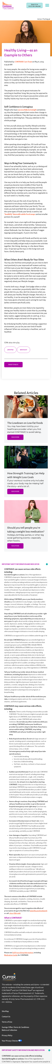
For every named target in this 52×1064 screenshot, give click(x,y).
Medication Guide (10, 955)
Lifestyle (10, 349)
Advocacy (23, 349)
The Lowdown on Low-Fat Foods (25, 423)
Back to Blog (13, 364)
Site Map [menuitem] (5, 1011)
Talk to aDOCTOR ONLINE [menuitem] (35, 5)
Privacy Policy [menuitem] (7, 1035)
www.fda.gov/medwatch (38, 911)
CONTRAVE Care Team (23, 62)
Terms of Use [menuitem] (7, 1022)
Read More (15, 437)
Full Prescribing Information (22, 953)
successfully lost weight (27, 110)
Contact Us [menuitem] (6, 1017)
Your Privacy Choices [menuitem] (10, 1041)
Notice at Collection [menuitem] (9, 1030)
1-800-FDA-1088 (14, 913)
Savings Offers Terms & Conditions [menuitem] (15, 1027)
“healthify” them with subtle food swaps (19, 214)
